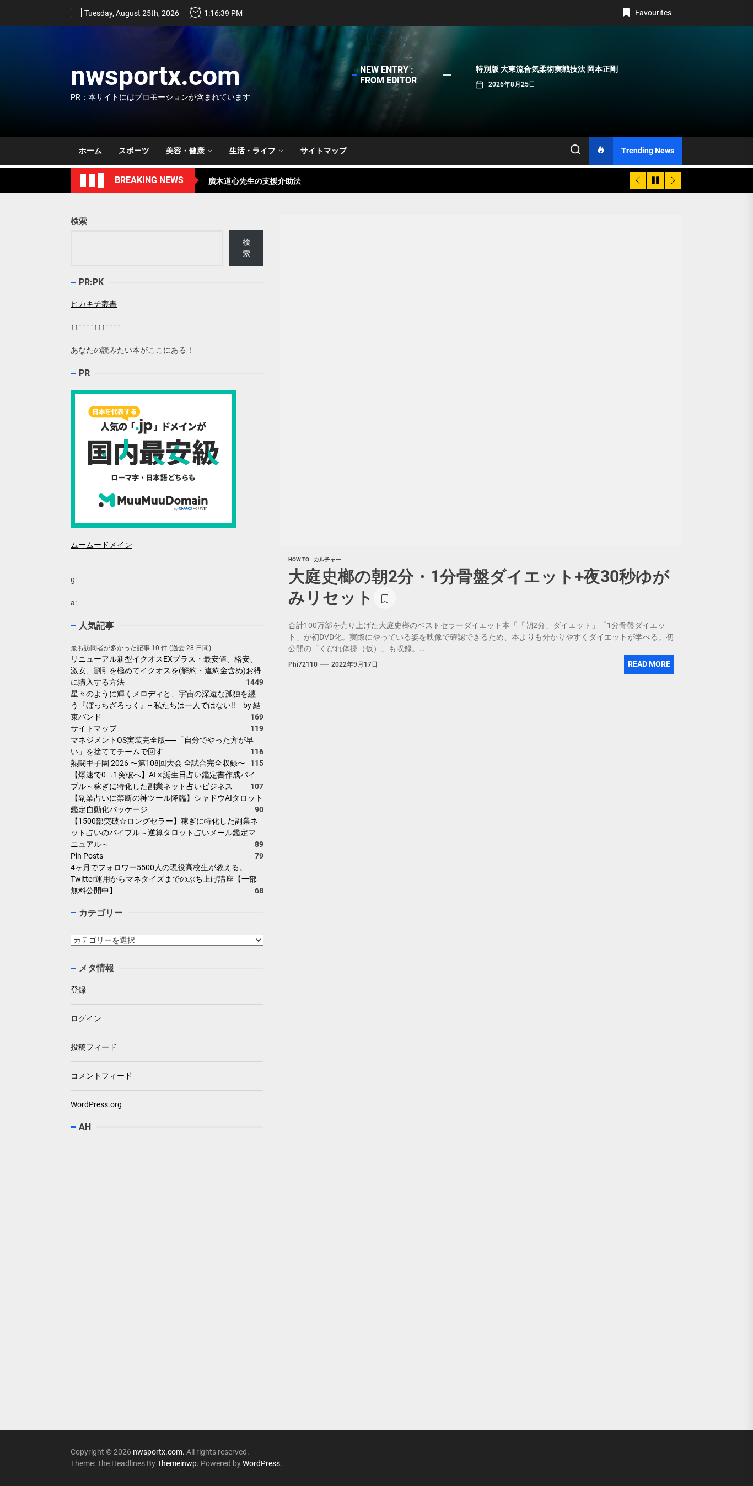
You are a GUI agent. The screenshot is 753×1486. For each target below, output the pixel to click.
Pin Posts (87, 855)
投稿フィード (94, 1047)
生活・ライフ (252, 150)
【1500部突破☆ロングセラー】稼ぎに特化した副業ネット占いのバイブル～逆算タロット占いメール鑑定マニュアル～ (164, 833)
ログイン (86, 1018)
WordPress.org (96, 1104)
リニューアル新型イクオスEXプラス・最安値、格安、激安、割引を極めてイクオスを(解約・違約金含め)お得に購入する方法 (166, 670)
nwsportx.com (155, 76)
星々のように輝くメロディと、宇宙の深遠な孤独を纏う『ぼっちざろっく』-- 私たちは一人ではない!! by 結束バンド (166, 705)
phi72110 (303, 664)
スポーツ (134, 150)
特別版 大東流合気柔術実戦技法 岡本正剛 (547, 69)
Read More (649, 663)
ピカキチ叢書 (94, 303)
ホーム (90, 150)
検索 (79, 221)
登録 (78, 989)
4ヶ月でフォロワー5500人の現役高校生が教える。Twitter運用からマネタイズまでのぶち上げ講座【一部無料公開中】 (164, 879)
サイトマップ (323, 150)
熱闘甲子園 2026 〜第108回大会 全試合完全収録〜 (158, 763)
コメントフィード (101, 1075)
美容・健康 (185, 150)
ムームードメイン (101, 544)
